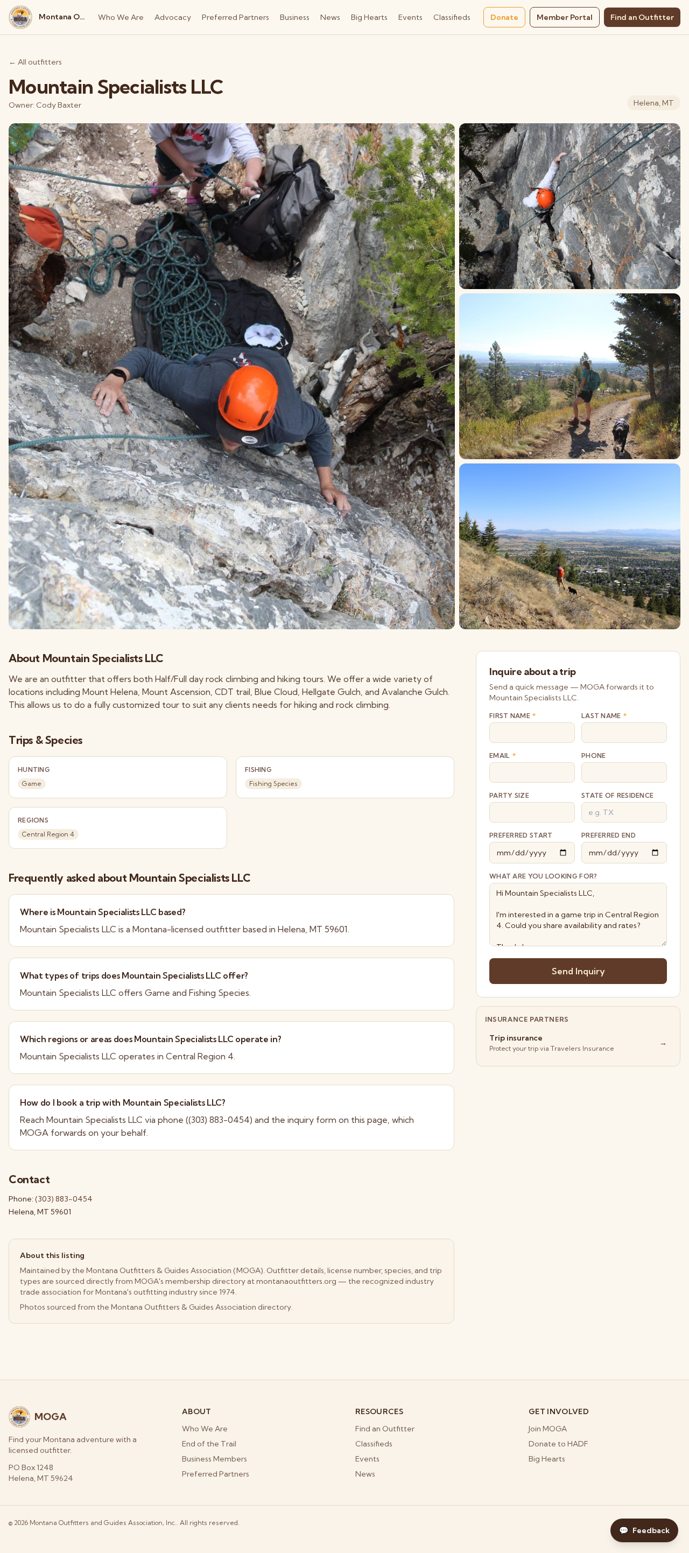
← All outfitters (35, 62)
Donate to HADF (558, 1444)
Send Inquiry (578, 971)
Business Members (214, 1459)
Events (410, 17)
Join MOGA (548, 1428)
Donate (504, 17)
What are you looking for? (543, 876)
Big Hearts (369, 17)
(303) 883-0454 (64, 1199)
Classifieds (451, 17)
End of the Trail (209, 1444)
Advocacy (172, 17)
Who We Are (121, 17)
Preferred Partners (235, 17)
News (330, 17)
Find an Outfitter (642, 17)
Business (295, 17)
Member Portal (565, 17)
